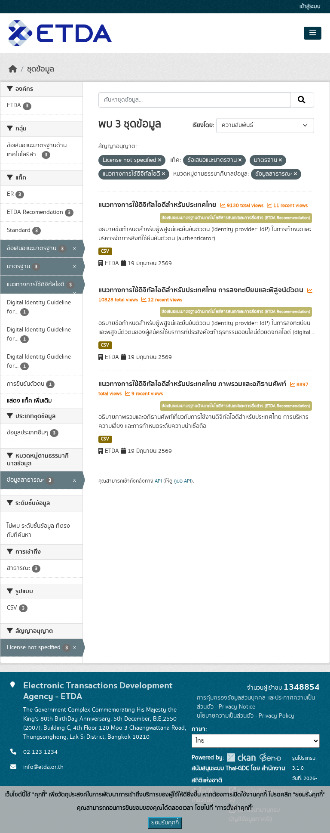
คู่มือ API (182, 481)
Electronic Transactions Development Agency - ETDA (98, 690)
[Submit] (302, 100)
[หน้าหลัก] (13, 69)
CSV (105, 251)
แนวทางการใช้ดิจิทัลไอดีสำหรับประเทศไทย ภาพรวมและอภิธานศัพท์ (193, 384)
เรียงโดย (202, 125)
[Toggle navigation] (312, 33)
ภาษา (198, 729)
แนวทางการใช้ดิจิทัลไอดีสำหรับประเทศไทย (158, 205)
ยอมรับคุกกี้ (165, 822)
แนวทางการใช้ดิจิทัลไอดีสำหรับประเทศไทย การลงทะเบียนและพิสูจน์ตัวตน (201, 290)
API (158, 481)
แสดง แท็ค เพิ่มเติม (29, 400)
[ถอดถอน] (159, 160)
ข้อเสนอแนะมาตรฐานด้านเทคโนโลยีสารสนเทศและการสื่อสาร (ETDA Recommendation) (236, 218)
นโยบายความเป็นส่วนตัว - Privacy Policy (245, 716)
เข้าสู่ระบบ (310, 7)
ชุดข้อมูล (40, 69)
